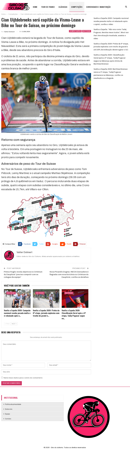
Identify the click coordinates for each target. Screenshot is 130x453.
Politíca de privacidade (13, 404)
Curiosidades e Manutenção (98, 6)
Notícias (86, 31)
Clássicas (63, 6)
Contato (8, 419)
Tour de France (48, 6)
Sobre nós (8, 409)
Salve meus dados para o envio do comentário (23, 378)
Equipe (7, 414)
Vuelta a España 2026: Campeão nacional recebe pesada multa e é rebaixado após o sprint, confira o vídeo (111, 21)
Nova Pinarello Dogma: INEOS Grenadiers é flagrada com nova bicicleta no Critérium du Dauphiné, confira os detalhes (69, 274)
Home (35, 6)
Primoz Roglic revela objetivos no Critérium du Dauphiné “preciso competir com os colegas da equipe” (23, 274)
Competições (76, 6)
